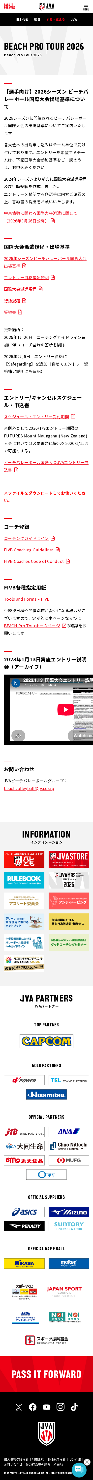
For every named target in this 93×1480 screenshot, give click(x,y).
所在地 (58, 1464)
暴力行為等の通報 (38, 1464)
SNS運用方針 (56, 1459)
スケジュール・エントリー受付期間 (36, 417)
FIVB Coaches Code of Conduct (34, 561)
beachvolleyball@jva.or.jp (29, 788)
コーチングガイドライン (26, 538)
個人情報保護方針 (16, 1459)
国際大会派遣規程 (20, 289)
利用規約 (38, 1459)
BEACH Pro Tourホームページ (32, 626)
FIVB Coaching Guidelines (29, 550)
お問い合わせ (13, 1464)
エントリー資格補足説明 (26, 277)
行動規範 (12, 301)
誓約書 (10, 312)
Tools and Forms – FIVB (27, 599)
